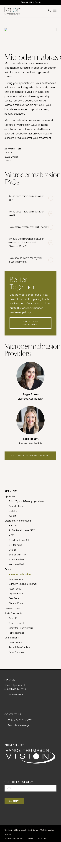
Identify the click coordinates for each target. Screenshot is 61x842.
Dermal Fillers (16, 506)
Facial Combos (16, 652)
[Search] (48, 11)
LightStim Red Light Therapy (23, 584)
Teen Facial (14, 598)
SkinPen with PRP (17, 554)
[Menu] (54, 11)
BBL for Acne (15, 545)
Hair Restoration (17, 633)
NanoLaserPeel (16, 564)
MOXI (11, 535)
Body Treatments (13, 613)
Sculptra (13, 511)
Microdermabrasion (20, 574)
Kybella (12, 516)
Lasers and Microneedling (18, 520)
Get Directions (15, 694)
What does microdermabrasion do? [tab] (26, 198)
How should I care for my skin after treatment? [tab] (25, 260)
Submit (14, 801)
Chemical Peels (12, 608)
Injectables (10, 496)
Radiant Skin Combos (19, 647)
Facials (8, 569)
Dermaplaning (16, 579)
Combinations (12, 637)
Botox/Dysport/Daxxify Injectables (26, 501)
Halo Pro (13, 525)
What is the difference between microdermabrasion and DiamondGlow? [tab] (26, 242)
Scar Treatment (16, 623)
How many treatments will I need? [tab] (28, 227)
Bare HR (13, 618)
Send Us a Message (18, 725)
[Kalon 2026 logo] (25, 11)
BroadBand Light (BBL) (20, 540)
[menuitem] (29, 2)
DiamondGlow (16, 603)
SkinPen (12, 550)
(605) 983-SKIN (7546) (31, 2)
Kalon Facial (15, 588)
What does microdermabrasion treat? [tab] (26, 213)
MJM (9, 834)
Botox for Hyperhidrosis (21, 628)
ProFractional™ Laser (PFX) (22, 530)
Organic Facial (16, 593)
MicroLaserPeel (16, 559)
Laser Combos (16, 642)
